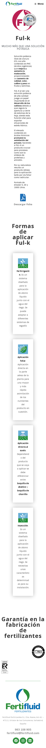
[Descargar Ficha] (23, 197)
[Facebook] (16, 740)
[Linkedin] (30, 740)
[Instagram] (23, 740)
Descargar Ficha (23, 204)
